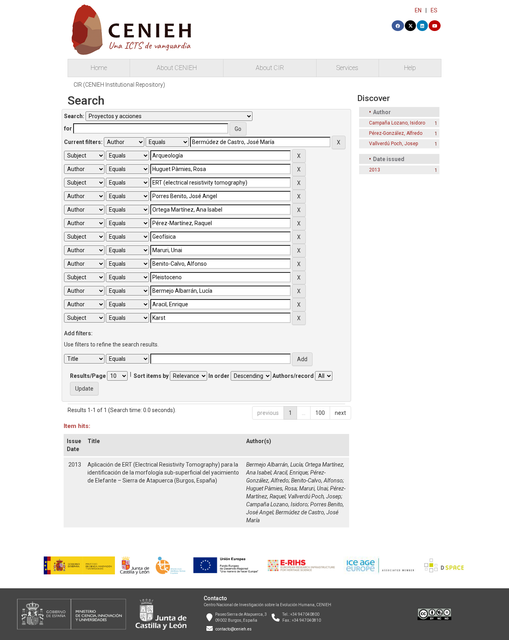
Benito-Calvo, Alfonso (317, 480)
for (68, 128)
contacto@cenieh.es (234, 629)
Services (347, 68)
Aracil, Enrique (291, 472)
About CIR (270, 68)
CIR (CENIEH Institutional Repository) (119, 85)
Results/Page (88, 376)
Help (410, 68)
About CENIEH (177, 68)
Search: (74, 116)
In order (218, 376)
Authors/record (293, 376)
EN (418, 10)
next (340, 413)
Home (99, 68)
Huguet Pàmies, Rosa (271, 488)
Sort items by (151, 376)
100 (320, 413)
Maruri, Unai (313, 488)
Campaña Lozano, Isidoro (277, 504)
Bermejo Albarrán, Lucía (274, 464)
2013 (374, 170)
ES (434, 10)
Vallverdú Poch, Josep (314, 496)
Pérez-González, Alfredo (395, 133)
